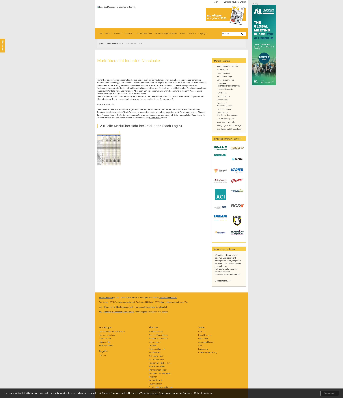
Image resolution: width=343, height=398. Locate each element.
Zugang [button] (202, 33)
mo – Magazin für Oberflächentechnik (116, 307)
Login (216, 2)
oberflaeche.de (106, 297)
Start (100, 33)
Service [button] (191, 33)
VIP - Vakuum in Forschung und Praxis (116, 311)
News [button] (107, 33)
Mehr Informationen (203, 393)
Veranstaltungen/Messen (165, 33)
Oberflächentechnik (168, 297)
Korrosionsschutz (183, 80)
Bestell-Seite (155, 117)
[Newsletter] (7, 36)
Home (101, 43)
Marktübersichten (144, 33)
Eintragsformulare (223, 280)
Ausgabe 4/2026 (216, 18)
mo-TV (182, 33)
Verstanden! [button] (329, 393)
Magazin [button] (129, 33)
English (243, 2)
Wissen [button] (117, 33)
